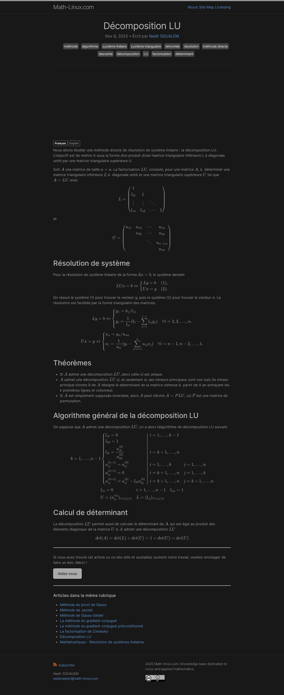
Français (60, 143)
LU (146, 54)
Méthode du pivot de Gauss (83, 604)
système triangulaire (146, 46)
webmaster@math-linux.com (75, 678)
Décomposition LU (75, 636)
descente (105, 54)
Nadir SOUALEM (164, 36)
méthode (71, 46)
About (193, 7)
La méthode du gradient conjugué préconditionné (101, 626)
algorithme (90, 46)
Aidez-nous (67, 573)
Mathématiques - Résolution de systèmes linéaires (102, 642)
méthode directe (215, 46)
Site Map (206, 7)
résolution (191, 46)
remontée (172, 46)
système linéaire (114, 46)
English (74, 143)
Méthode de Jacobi (76, 610)
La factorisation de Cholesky (84, 631)
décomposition (128, 54)
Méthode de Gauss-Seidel (81, 615)
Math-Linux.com (73, 7)
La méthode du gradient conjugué (88, 620)
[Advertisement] (142, 103)
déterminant (184, 54)
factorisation (161, 54)
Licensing (223, 7)
